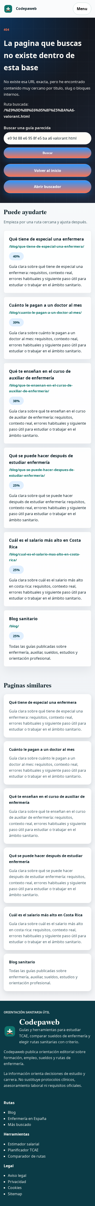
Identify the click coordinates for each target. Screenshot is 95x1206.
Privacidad (17, 1181)
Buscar (48, 153)
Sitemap (15, 1193)
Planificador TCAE (23, 1150)
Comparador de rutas (27, 1156)
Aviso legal (17, 1175)
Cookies (15, 1187)
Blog (12, 1112)
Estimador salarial (23, 1144)
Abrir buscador (47, 186)
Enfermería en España (27, 1118)
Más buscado (19, 1124)
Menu (82, 8)
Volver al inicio (47, 170)
